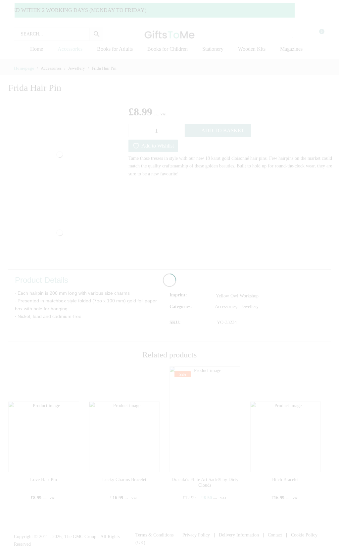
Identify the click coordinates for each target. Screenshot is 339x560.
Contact (275, 534)
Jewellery (250, 306)
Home (36, 49)
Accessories (70, 49)
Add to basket (222, 130)
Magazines (291, 49)
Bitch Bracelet (285, 479)
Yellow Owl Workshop (237, 295)
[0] (317, 34)
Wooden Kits (252, 49)
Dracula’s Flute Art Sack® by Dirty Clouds (204, 482)
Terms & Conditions (154, 534)
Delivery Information (239, 534)
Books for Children (167, 49)
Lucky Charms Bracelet (124, 479)
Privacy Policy (196, 534)
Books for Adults (115, 49)
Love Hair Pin (43, 479)
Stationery (212, 49)
